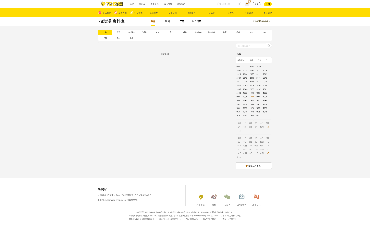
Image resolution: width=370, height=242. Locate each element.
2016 (265, 78)
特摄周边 (249, 13)
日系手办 (230, 13)
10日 (262, 142)
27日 (256, 153)
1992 (258, 97)
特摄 (224, 32)
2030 (238, 70)
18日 (239, 149)
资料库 (142, 4)
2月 (250, 123)
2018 (252, 78)
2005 (238, 89)
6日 (239, 142)
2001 (265, 89)
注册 (268, 4)
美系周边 (268, 13)
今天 (259, 60)
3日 (256, 138)
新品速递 (107, 13)
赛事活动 (154, 4)
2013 (252, 82)
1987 (258, 100)
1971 (265, 112)
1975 (238, 112)
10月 (262, 127)
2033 (252, 66)
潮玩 (118, 38)
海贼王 (145, 32)
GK (264, 32)
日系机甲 (211, 13)
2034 (245, 66)
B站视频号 (241, 205)
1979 (245, 108)
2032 (258, 66)
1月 (245, 123)
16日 (262, 146)
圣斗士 (158, 32)
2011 (265, 82)
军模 (105, 38)
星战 (171, 32)
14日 (250, 146)
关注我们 (181, 4)
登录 (257, 4)
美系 (238, 32)
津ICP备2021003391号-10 (170, 219)
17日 (267, 146)
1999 (245, 93)
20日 (250, 149)
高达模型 (154, 13)
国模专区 (192, 13)
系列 (167, 21)
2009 (245, 85)
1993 (252, 97)
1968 (252, 115)
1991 (265, 97)
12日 (239, 146)
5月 (267, 123)
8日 (250, 142)
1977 (258, 108)
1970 (238, 115)
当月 (267, 60)
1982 (258, 104)
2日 (250, 138)
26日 (250, 153)
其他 (131, 38)
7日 (245, 142)
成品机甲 (198, 32)
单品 (153, 21)
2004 (245, 89)
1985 (238, 104)
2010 (238, 85)
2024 (245, 74)
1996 (265, 93)
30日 (239, 157)
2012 (258, 82)
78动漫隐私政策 (192, 219)
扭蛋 (251, 32)
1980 (238, 108)
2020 (238, 78)
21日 (256, 149)
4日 (261, 138)
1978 (252, 108)
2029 (245, 70)
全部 (105, 32)
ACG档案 (196, 21)
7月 (245, 127)
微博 (214, 205)
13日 (245, 146)
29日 (267, 153)
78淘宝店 (256, 205)
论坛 (132, 4)
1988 (252, 100)
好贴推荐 (138, 13)
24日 (239, 153)
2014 (245, 82)
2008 (252, 85)
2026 (265, 70)
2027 (258, 70)
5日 (267, 138)
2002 (258, 89)
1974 (245, 112)
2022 (258, 74)
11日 (267, 142)
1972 (258, 112)
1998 (252, 93)
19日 (245, 149)
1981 (265, 104)
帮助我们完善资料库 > (261, 21)
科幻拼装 (211, 32)
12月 (239, 131)
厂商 (182, 21)
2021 (265, 74)
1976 (265, 108)
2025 (238, 74)
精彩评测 (123, 13)
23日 (267, 149)
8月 (250, 127)
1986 (265, 100)
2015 (238, 82)
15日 (256, 146)
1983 (252, 104)
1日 (245, 138)
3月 (256, 123)
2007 (258, 85)
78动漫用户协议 (209, 219)
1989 (245, 100)
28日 (262, 153)
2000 (238, 93)
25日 (245, 153)
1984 (245, 104)
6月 (239, 127)
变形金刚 (173, 13)
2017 (258, 78)
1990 (238, 100)
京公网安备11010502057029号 (141, 219)
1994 (245, 97)
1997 (258, 93)
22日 (262, 149)
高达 (118, 32)
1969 (245, 115)
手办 (185, 32)
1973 (252, 112)
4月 (261, 123)
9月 (256, 127)
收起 (258, 115)
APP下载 (168, 4)
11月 (267, 127)
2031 (265, 66)
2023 (252, 74)
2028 (252, 70)
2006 (265, 85)
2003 (252, 89)
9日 (256, 142)
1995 (238, 97)
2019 (245, 78)
